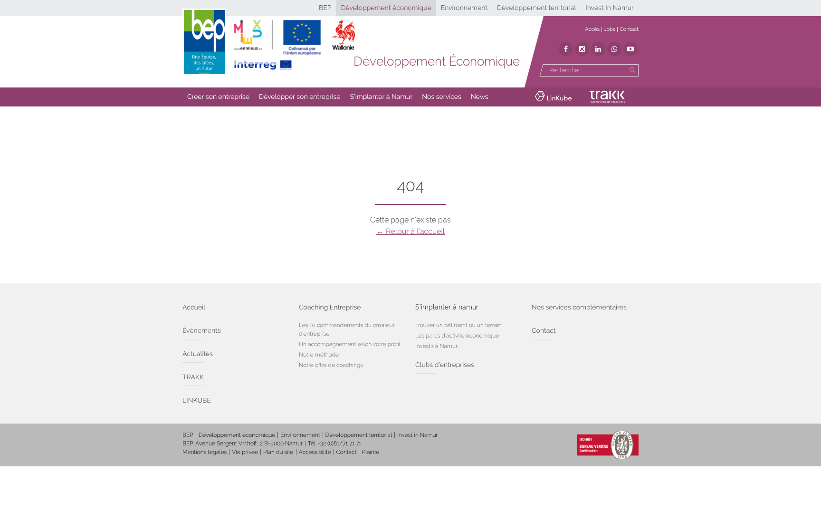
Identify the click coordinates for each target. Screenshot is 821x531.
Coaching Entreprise (330, 307)
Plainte (370, 452)
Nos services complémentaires (579, 307)
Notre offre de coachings (331, 365)
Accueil (193, 307)
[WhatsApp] (614, 49)
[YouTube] (630, 49)
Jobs (609, 29)
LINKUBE (196, 401)
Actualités (197, 354)
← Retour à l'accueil (410, 231)
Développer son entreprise (300, 97)
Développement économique (386, 8)
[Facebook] (566, 49)
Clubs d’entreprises (444, 365)
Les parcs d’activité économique (457, 335)
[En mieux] (294, 45)
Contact (629, 29)
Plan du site (278, 452)
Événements (201, 331)
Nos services (441, 97)
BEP (325, 8)
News (479, 97)
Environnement (464, 8)
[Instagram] (582, 49)
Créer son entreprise (218, 97)
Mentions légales (204, 452)
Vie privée (245, 452)
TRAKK (193, 377)
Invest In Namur (609, 8)
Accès (592, 29)
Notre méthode (319, 354)
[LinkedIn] (598, 49)
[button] (218, 96)
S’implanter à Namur (381, 97)
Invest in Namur (417, 435)
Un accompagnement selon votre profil (350, 344)
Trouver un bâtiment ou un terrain (458, 325)
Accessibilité (315, 452)
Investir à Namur (436, 346)
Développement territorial (536, 8)
